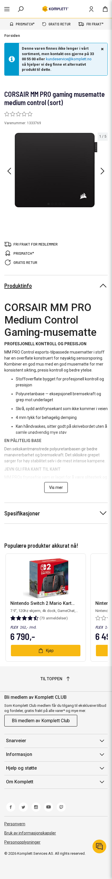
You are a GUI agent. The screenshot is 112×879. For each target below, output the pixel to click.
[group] (56, 170)
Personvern (14, 824)
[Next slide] (102, 171)
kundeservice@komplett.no (69, 59)
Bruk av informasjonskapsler (30, 833)
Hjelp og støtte (21, 768)
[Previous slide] (9, 171)
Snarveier (16, 740)
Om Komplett (19, 781)
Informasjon (19, 754)
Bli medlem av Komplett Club (41, 720)
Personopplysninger (22, 842)
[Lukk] (101, 49)
